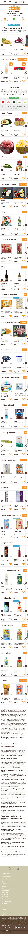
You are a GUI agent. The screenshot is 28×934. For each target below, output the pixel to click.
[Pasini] (8, 103)
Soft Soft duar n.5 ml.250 (6, 615)
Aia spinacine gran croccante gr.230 (4, 340)
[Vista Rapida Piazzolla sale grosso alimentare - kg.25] (11, 473)
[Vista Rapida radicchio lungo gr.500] (24, 45)
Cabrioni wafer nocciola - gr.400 (19, 451)
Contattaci (4, 916)
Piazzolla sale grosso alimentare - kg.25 (5, 478)
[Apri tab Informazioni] (24, 2)
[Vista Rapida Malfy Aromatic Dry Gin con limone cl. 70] (11, 666)
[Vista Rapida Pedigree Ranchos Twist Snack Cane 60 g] (11, 694)
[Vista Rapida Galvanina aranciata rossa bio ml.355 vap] (24, 556)
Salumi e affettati (6, 903)
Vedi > (25, 377)
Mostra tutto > (23, 681)
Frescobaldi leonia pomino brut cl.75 (6, 285)
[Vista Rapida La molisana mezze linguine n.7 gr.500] (11, 73)
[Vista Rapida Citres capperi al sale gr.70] (24, 473)
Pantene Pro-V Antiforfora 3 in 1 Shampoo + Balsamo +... (6, 588)
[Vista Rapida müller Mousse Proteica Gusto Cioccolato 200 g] (24, 418)
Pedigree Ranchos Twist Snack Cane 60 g (6, 699)
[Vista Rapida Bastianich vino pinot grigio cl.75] (24, 280)
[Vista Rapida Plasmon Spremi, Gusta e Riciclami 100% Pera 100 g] (24, 639)
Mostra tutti (14, 109)
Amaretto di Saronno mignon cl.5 (18, 671)
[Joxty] (3, 103)
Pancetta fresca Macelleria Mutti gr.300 (19, 340)
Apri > (25, 157)
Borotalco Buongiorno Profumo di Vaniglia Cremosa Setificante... (18, 589)
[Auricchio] (14, 103)
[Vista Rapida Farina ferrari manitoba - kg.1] (24, 529)
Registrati (4, 914)
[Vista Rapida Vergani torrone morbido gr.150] (11, 446)
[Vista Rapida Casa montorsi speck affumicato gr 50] (24, 253)
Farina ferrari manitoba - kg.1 (18, 533)
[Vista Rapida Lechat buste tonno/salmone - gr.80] (24, 694)
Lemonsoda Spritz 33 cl (5, 560)
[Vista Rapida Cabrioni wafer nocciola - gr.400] (24, 446)
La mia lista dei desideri (7, 912)
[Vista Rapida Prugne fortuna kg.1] (24, 126)
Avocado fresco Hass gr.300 (5, 131)
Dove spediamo (5, 896)
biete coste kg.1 (4, 174)
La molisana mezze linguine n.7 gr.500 (5, 78)
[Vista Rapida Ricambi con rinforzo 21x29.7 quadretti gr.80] (24, 501)
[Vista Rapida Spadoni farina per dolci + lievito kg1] (11, 529)
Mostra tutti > (23, 184)
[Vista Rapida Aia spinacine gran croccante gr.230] (11, 336)
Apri (26, 432)
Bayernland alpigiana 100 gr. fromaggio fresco (6, 396)
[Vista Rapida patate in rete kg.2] (24, 170)
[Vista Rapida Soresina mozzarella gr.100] (24, 391)
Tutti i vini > (24, 267)
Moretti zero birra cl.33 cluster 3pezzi (5, 230)
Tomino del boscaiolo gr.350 (5, 202)
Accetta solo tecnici (6, 927)
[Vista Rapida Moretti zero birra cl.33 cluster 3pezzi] (11, 225)
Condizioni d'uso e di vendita (8, 880)
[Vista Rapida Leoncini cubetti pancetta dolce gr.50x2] (11, 253)
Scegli (9, 925)
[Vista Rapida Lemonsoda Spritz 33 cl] (11, 556)
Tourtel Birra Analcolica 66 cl (19, 230)
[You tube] (18, 869)
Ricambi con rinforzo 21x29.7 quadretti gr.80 (18, 506)
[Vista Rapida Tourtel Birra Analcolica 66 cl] (24, 225)
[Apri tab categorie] (4, 2)
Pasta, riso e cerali (6, 905)
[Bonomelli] (25, 103)
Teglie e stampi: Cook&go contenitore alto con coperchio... (19, 369)
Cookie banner (5, 883)
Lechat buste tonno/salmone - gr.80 (18, 699)
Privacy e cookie (5, 882)
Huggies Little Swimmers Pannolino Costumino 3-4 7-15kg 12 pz (6, 645)
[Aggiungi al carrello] (10, 53)
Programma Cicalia (6, 890)
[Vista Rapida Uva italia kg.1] (11, 45)
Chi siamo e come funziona (8, 889)
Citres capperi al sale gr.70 (19, 478)
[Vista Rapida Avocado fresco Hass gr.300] (11, 126)
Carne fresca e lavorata (7, 901)
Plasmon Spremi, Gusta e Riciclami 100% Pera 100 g (19, 644)
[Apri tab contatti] (10, 2)
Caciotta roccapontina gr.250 (18, 202)
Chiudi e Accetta (21, 927)
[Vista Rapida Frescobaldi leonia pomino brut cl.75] (11, 280)
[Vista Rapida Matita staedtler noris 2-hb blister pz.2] (11, 501)
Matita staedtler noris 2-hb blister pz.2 (6, 506)
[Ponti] (19, 103)
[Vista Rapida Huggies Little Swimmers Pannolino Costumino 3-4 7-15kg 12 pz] (11, 639)
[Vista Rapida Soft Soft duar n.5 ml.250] (11, 611)
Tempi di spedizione (6, 876)
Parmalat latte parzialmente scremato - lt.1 (6, 423)
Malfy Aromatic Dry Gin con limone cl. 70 (6, 671)
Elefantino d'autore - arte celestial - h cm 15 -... (6, 368)
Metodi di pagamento (7, 878)
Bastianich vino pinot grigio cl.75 (19, 285)
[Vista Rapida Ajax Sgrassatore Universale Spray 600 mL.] (24, 611)
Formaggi (4, 907)
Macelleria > (24, 322)
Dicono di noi (5, 894)
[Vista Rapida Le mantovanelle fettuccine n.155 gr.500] (11, 308)
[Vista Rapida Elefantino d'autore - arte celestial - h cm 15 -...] (11, 363)
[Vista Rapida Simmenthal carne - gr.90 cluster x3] (24, 73)
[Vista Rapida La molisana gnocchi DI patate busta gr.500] (24, 308)
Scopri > (25, 240)
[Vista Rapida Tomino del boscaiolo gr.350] (11, 198)
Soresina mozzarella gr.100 (19, 395)
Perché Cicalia (5, 892)
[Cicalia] (14, 7)
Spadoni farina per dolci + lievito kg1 (6, 533)
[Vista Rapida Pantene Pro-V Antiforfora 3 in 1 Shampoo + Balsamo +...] (11, 584)
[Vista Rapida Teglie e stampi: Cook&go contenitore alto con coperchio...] (24, 363)
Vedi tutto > (24, 460)
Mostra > (24, 113)
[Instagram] (10, 869)
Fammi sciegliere (6, 930)
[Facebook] (14, 869)
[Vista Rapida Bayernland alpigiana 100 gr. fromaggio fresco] (11, 391)
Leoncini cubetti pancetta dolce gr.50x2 (6, 258)
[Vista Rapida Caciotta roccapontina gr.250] (24, 198)
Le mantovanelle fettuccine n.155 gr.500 (6, 313)
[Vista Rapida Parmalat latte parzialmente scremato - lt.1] (11, 418)
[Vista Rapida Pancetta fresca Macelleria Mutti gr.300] (24, 336)
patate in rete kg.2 (17, 174)
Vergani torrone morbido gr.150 (6, 451)
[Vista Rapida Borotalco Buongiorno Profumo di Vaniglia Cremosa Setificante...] (24, 584)
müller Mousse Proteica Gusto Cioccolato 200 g (18, 423)
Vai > (25, 295)
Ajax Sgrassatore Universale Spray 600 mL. (19, 616)
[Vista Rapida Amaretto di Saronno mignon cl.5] (24, 666)
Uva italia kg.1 (3, 50)
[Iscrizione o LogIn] (20, 2)
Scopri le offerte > (8, 59)
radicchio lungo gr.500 (18, 50)
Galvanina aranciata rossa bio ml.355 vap (19, 561)
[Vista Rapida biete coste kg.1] (11, 170)
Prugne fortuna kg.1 (17, 131)
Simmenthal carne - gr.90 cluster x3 (19, 78)
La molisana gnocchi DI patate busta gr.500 (18, 313)
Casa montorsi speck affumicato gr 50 (18, 258)
